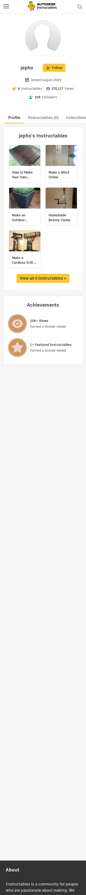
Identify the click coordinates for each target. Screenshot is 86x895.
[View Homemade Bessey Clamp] (61, 199)
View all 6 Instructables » (43, 278)
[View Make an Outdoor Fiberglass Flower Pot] (24, 199)
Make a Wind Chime (58, 175)
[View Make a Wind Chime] (61, 156)
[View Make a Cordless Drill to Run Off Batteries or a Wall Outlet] (24, 242)
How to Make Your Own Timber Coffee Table (23, 175)
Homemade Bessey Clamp (59, 217)
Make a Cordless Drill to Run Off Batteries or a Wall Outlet (24, 260)
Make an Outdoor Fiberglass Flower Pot (20, 217)
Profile (14, 117)
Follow (57, 67)
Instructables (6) (43, 117)
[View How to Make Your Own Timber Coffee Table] (24, 156)
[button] (6, 6)
